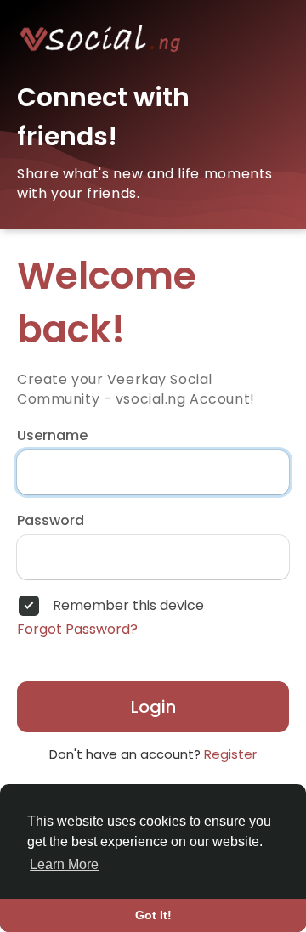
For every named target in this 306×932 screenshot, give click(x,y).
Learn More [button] (64, 864)
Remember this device (128, 605)
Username (52, 435)
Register (230, 754)
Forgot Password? (77, 629)
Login (153, 707)
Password (50, 520)
